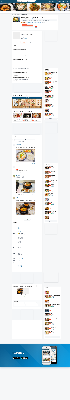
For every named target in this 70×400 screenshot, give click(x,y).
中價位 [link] (19, 260)
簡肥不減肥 (18, 175)
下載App (56, 1)
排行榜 (67, 1)
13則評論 (36, 27)
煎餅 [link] (19, 227)
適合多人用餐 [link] (20, 262)
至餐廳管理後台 (29, 107)
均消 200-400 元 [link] (20, 258)
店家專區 (63, 1)
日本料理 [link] (35, 22)
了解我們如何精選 (33, 18)
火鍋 (17, 14)
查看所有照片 (67, 9)
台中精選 (15, 14)
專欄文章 (59, 1)
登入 (50, 1)
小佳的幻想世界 (18, 144)
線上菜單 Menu (27, 97)
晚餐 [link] (40, 22)
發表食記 (53, 1)
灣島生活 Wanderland (19, 197)
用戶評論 (14, 136)
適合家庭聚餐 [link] (20, 265)
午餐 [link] (38, 22)
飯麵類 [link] (19, 228)
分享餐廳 (30, 42)
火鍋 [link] (32, 22)
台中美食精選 (23, 22)
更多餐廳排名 (50, 118)
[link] (53, 74)
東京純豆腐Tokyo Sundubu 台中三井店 (32, 17)
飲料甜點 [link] (19, 231)
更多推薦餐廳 (50, 221)
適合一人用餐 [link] (20, 266)
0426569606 (25, 38)
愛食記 (12, 14)
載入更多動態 (26, 219)
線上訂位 (24, 42)
